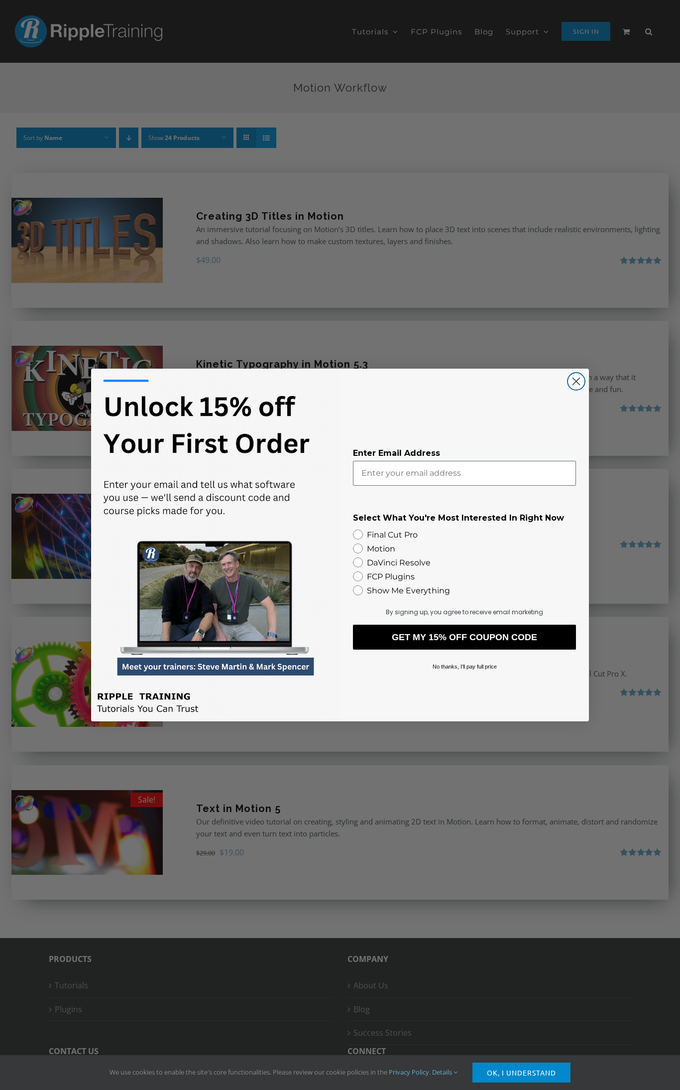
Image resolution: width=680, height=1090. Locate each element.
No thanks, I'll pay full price (465, 667)
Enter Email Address (396, 453)
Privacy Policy (409, 1072)
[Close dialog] (576, 381)
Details (442, 1072)
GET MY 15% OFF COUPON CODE (464, 637)
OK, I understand (521, 1072)
